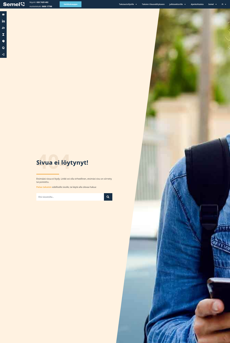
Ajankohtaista (197, 4)
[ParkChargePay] (3, 34)
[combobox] (70, 197)
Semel (211, 4)
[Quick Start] (3, 48)
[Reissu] (3, 28)
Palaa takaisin (44, 187)
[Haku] (108, 197)
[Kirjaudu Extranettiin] (3, 54)
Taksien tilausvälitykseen (153, 4)
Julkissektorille (176, 4)
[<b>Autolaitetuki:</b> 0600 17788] (3, 14)
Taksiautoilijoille (126, 4)
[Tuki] (3, 41)
